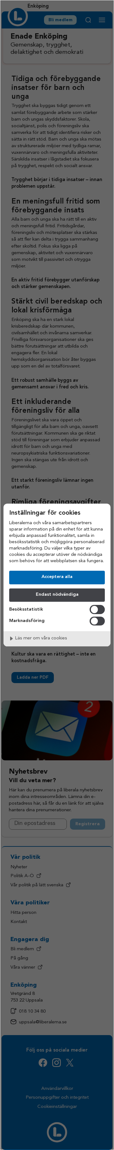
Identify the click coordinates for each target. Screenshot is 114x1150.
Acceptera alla (57, 577)
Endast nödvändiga (57, 594)
